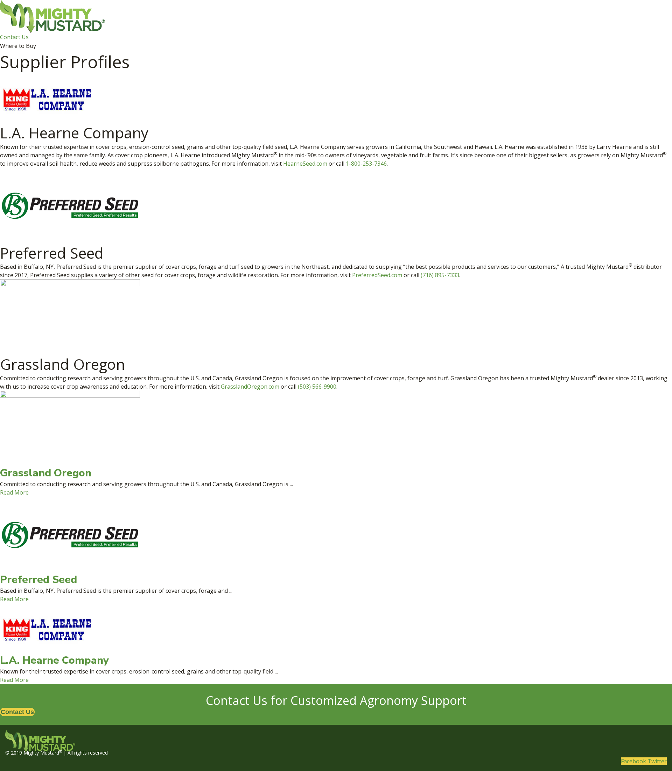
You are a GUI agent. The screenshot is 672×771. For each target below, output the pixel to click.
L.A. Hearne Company (54, 660)
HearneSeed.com (305, 163)
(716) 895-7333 (440, 275)
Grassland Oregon (45, 473)
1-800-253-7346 (366, 163)
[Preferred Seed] (70, 534)
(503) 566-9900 (317, 386)
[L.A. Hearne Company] (46, 628)
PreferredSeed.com (377, 275)
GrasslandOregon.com (250, 386)
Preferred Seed (38, 579)
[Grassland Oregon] (70, 428)
